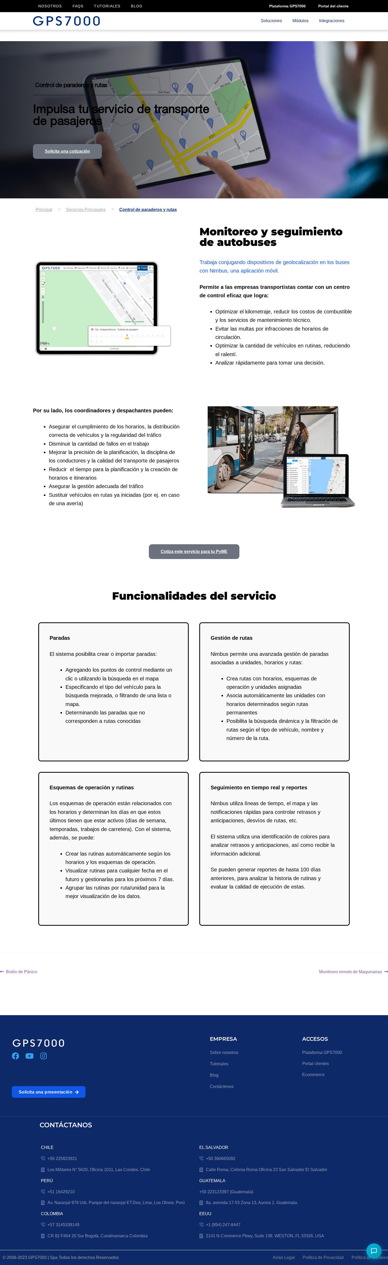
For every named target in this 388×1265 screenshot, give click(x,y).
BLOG (137, 6)
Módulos (300, 20)
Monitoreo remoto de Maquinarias (350, 971)
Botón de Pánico (21, 971)
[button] (86, 210)
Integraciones (331, 20)
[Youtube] (29, 1056)
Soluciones (271, 20)
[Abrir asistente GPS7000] (374, 1251)
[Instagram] (43, 1056)
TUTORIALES (107, 6)
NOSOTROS (50, 6)
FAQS (78, 6)
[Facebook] (15, 1056)
